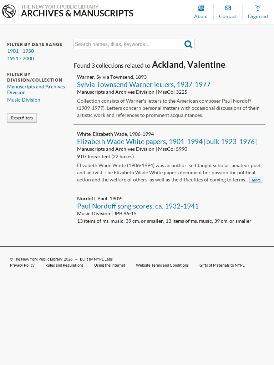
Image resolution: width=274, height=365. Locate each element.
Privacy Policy (22, 265)
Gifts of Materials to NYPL (222, 265)
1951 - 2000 (20, 58)
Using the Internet (109, 265)
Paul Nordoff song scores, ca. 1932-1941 (138, 206)
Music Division (23, 100)
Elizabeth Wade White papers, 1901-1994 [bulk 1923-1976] (167, 141)
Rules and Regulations (64, 265)
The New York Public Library (38, 259)
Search (188, 44)
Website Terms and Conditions (162, 265)
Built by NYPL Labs (96, 259)
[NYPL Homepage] (9, 12)
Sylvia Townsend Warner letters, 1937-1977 (143, 84)
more (256, 180)
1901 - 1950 (20, 51)
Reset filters (22, 117)
